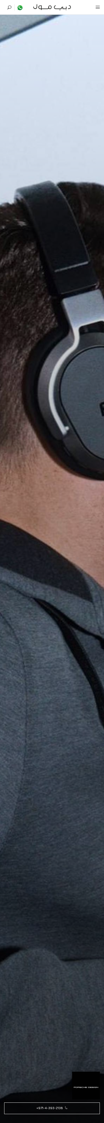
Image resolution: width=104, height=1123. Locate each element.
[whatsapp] (18, 7)
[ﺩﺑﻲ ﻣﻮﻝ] (52, 6)
